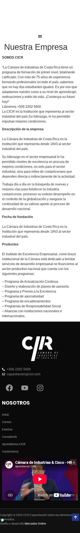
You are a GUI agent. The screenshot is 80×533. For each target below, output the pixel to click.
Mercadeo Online (35, 523)
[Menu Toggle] (40, 36)
